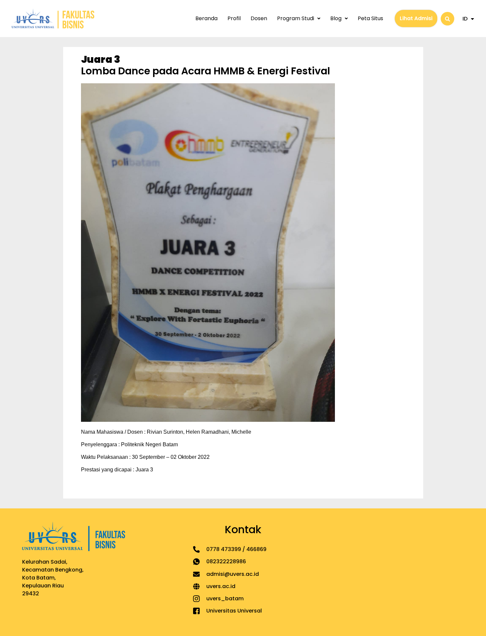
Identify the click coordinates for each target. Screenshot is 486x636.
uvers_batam (225, 598)
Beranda (206, 18)
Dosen (259, 18)
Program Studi (295, 18)
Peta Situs (370, 18)
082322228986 (226, 561)
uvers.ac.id (220, 586)
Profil (234, 18)
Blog (336, 18)
